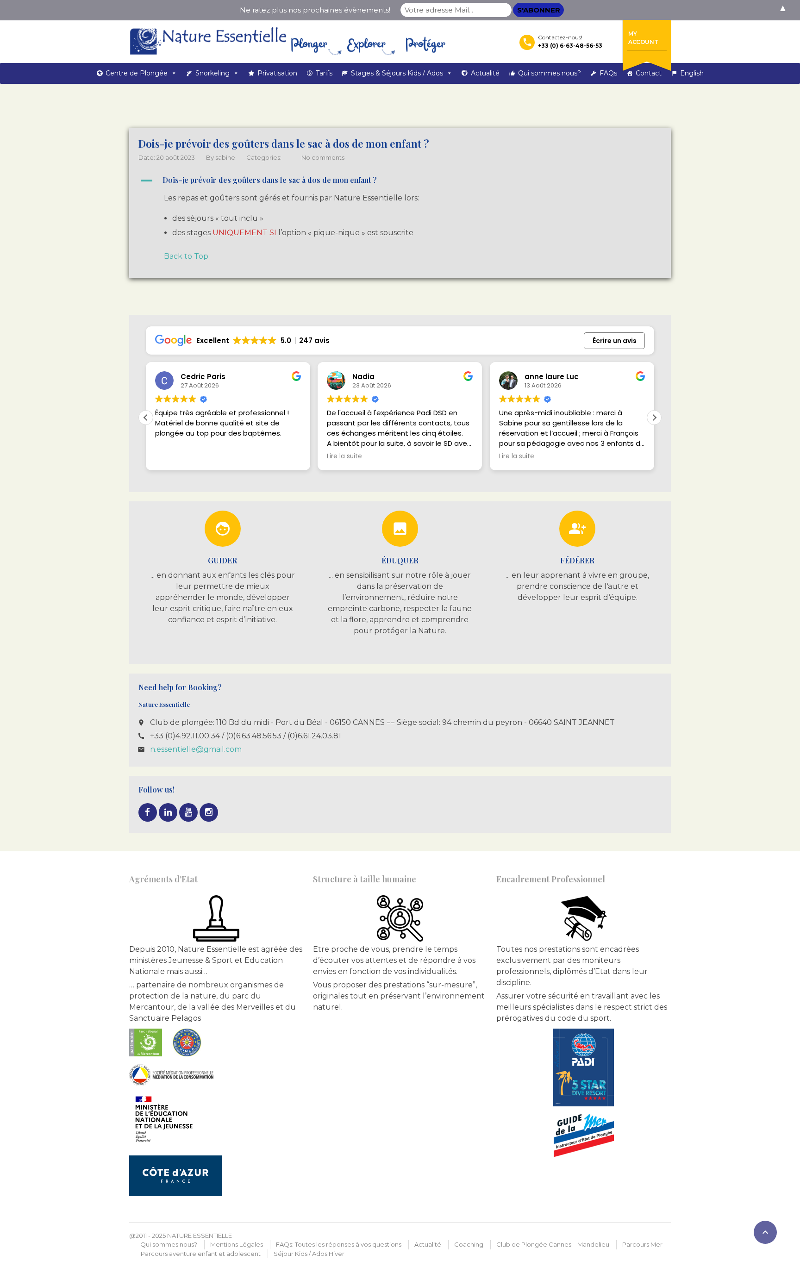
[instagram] (209, 812)
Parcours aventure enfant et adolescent (201, 1253)
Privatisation (277, 73)
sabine (225, 157)
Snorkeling (212, 73)
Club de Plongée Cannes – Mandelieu (552, 1244)
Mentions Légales (236, 1244)
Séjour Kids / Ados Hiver (309, 1253)
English (692, 73)
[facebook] (147, 812)
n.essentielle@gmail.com (196, 749)
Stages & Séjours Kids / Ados (397, 73)
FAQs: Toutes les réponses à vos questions (338, 1244)
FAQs (608, 73)
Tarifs (324, 73)
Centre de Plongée (137, 73)
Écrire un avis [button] (615, 340)
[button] (400, 180)
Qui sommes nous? (549, 73)
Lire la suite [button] (344, 456)
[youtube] (188, 812)
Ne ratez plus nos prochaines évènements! (315, 10)
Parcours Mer (642, 1244)
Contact (649, 73)
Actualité (485, 73)
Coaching (468, 1244)
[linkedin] (168, 812)
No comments (322, 157)
